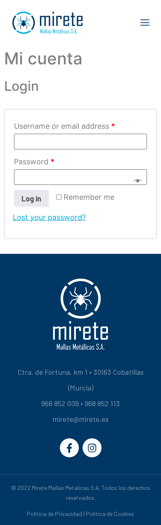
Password (34, 161)
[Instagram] (92, 447)
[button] (145, 22)
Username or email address (64, 126)
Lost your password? (49, 217)
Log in (31, 198)
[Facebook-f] (69, 447)
